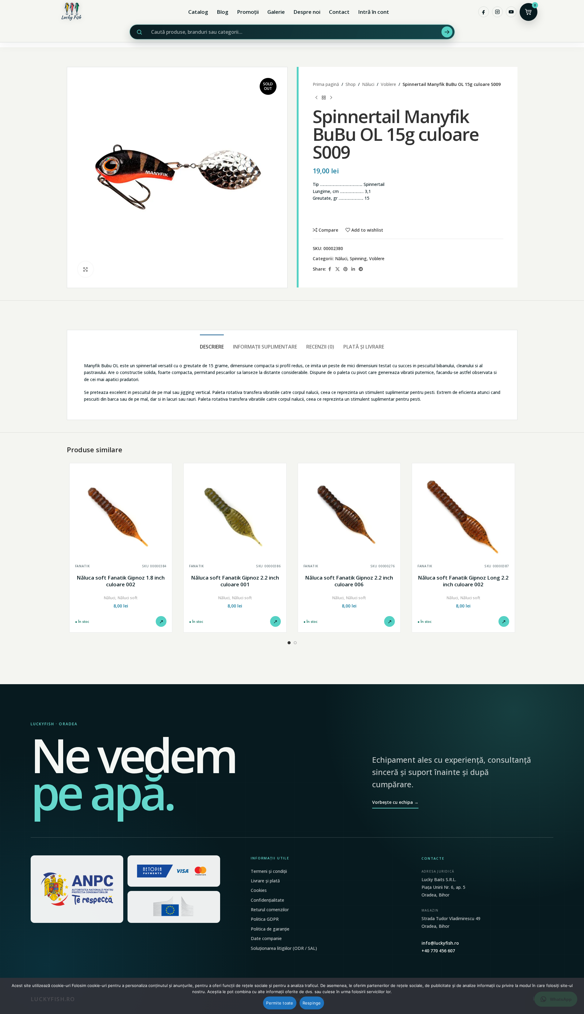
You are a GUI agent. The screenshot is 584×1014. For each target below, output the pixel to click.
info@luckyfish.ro (440, 943)
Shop (350, 84)
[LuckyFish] (73, 12)
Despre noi (306, 11)
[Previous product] (316, 97)
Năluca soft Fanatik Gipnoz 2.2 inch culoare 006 (349, 581)
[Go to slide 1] (289, 642)
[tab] (212, 343)
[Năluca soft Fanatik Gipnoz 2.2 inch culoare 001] (235, 515)
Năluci (368, 84)
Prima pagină (326, 84)
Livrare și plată (265, 881)
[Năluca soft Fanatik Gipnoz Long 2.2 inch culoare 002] (463, 515)
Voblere (388, 84)
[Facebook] (483, 11)
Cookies (259, 890)
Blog (222, 11)
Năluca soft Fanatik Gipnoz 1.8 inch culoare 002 (121, 581)
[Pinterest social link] (345, 269)
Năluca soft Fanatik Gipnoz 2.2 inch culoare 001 (235, 581)
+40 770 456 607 (438, 951)
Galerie (276, 11)
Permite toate (279, 1003)
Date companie (266, 938)
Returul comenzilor (270, 909)
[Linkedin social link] (353, 269)
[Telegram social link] (361, 269)
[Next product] (331, 97)
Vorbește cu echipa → (395, 802)
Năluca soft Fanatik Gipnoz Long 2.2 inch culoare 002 (463, 581)
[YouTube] (511, 11)
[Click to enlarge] (85, 269)
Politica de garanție (270, 929)
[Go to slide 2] (295, 642)
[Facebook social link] (330, 269)
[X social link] (338, 269)
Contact (339, 11)
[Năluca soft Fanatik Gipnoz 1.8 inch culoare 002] (121, 515)
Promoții (248, 11)
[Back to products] (323, 97)
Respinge (312, 1003)
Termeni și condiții (269, 871)
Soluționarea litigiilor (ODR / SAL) (284, 948)
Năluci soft (127, 597)
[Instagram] (497, 11)
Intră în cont (373, 11)
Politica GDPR (265, 919)
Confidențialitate (267, 900)
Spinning (358, 258)
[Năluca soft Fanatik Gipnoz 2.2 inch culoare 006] (349, 515)
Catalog (198, 11)
